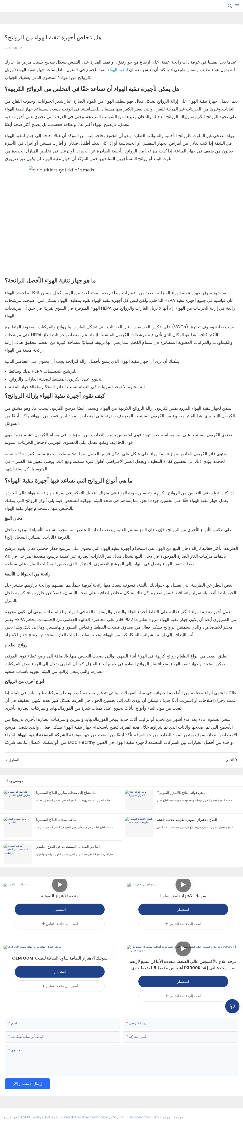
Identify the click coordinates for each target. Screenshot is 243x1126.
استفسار (60, 909)
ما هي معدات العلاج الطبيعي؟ (56, 820)
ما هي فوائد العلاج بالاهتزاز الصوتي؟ (181, 792)
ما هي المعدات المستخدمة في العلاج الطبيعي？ (68, 847)
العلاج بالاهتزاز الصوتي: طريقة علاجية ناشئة (187, 820)
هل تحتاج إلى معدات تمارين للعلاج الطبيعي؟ (66, 792)
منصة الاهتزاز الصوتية (60, 896)
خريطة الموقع (172, 1117)
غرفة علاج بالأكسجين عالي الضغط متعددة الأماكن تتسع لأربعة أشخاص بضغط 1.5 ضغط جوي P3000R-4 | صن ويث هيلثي (183, 964)
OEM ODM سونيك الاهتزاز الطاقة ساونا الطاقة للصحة (59, 958)
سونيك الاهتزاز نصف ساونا (183, 896)
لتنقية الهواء (117, 70)
